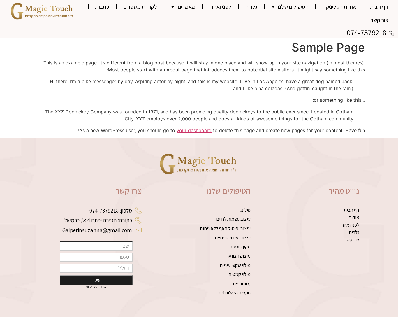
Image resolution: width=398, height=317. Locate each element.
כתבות (102, 6)
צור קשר (379, 20)
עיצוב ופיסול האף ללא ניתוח (225, 228)
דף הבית (379, 6)
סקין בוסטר (240, 247)
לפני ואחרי (220, 6)
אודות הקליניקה (339, 6)
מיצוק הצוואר (238, 256)
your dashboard (194, 130)
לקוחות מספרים (140, 6)
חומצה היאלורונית (235, 292)
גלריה (251, 6)
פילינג (245, 210)
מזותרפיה (242, 283)
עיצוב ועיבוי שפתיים (233, 237)
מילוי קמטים (239, 274)
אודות (353, 217)
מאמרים (187, 6)
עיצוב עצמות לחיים (233, 219)
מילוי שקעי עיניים (235, 265)
